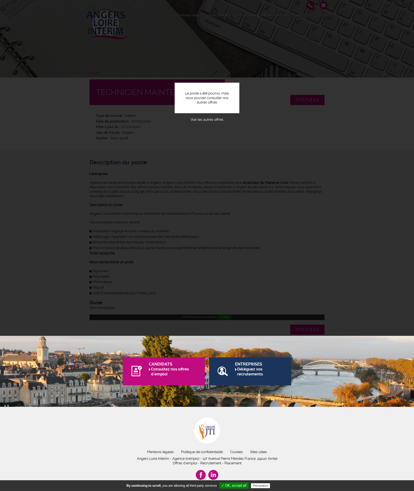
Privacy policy (281, 485)
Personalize (260, 485)
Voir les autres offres (207, 120)
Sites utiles (258, 452)
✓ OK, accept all (233, 485)
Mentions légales (160, 452)
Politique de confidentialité (202, 452)
